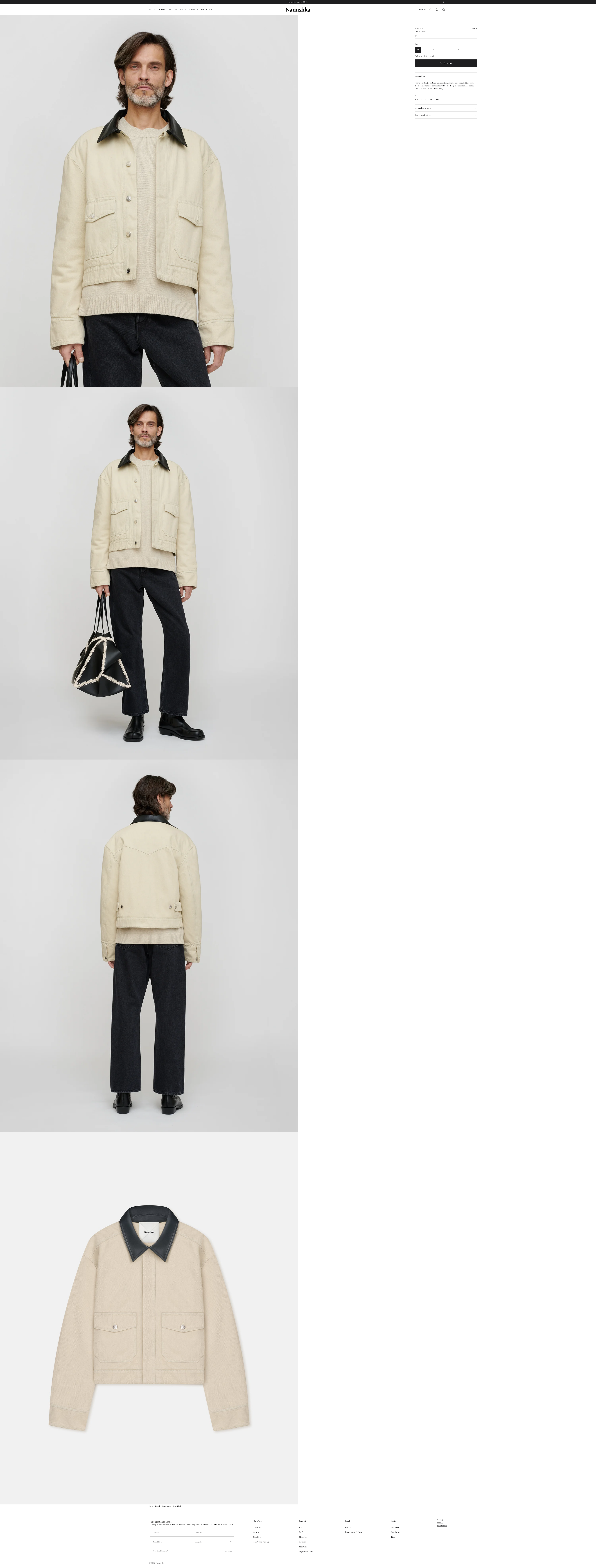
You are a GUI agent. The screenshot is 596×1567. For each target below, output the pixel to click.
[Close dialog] (329, 750)
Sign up (298, 799)
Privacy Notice (304, 815)
